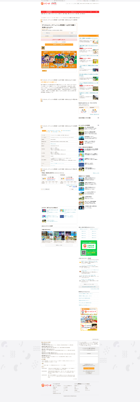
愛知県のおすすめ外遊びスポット (84, 305)
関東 (49, 13)
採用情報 (76, 390)
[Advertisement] (59, 96)
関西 (68, 13)
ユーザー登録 (44, 365)
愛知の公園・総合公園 (71, 350)
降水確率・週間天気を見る (71, 185)
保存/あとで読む (86, 0)
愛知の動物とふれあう (56, 347)
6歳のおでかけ (84, 235)
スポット (43, 11)
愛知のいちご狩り (68, 356)
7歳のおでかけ (94, 235)
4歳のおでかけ (84, 233)
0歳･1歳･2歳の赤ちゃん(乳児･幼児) (54, 130)
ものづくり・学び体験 (54, 163)
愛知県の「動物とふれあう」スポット (85, 295)
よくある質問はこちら (89, 372)
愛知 (61, 13)
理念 (75, 387)
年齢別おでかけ (73, 11)
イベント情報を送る (45, 189)
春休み (81, 3)
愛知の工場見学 (44, 347)
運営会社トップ (77, 385)
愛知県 (91, 286)
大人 (61, 131)
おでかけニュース (83, 11)
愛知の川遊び (44, 351)
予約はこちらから (53, 143)
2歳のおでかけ (84, 231)
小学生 (49, 131)
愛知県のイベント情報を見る (59, 44)
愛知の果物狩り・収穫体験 (46, 357)
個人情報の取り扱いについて (89, 364)
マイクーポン (80, 0)
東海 (59, 13)
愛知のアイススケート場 (56, 356)
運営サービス (76, 388)
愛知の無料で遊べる (52, 350)
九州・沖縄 (81, 13)
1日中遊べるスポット (96, 3)
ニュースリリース (55, 390)
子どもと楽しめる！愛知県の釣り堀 (85, 302)
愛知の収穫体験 (62, 347)
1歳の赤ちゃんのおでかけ (94, 229)
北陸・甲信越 (65, 13)
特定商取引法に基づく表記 (57, 393)
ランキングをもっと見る (95, 288)
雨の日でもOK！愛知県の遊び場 (84, 298)
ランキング (66, 11)
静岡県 (88, 286)
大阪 (70, 13)
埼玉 (56, 13)
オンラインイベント (57, 11)
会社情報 (86, 388)
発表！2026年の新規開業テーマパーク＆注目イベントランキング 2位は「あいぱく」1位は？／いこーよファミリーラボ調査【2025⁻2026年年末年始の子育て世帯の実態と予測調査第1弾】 (61, 376)
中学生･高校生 (55, 131)
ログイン (97, 0)
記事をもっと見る (59, 245)
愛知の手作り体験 (49, 347)
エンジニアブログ (77, 391)
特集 (96, 11)
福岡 (84, 13)
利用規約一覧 (55, 387)
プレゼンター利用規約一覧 (67, 385)
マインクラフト (53, 165)
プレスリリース (87, 390)
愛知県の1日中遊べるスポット (84, 300)
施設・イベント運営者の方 (57, 385)
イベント (49, 11)
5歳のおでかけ (94, 233)
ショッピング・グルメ (61, 163)
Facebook (54, 391)
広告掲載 (54, 388)
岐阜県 (85, 286)
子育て (91, 11)
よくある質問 (65, 387)
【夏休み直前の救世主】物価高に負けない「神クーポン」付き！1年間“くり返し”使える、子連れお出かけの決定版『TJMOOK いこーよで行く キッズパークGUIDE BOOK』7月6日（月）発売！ (61, 372)
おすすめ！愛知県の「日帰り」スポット (86, 293)
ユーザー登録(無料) (92, 0)
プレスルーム (65, 388)
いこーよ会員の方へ (89, 373)
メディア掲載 (65, 390)
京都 (72, 13)
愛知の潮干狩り (63, 356)
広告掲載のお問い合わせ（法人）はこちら (89, 365)
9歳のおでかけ (94, 237)
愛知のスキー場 (50, 356)
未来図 (86, 387)
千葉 (55, 13)
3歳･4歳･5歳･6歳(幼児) (66, 130)
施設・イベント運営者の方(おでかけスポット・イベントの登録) (56, 365)
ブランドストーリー (88, 385)
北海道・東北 (43, 13)
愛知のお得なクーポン (45, 350)
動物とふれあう (90, 3)
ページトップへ (96, 339)
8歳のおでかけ (84, 237)
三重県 (94, 286)
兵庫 (73, 13)
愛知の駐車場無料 (58, 350)
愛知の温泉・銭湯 (44, 356)
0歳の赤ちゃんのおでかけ (84, 229)
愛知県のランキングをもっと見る (89, 284)
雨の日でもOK (85, 3)
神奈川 (53, 13)
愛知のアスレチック (64, 350)
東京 (51, 13)
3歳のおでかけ (94, 231)
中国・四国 (77, 13)
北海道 (46, 13)
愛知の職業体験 (67, 347)
